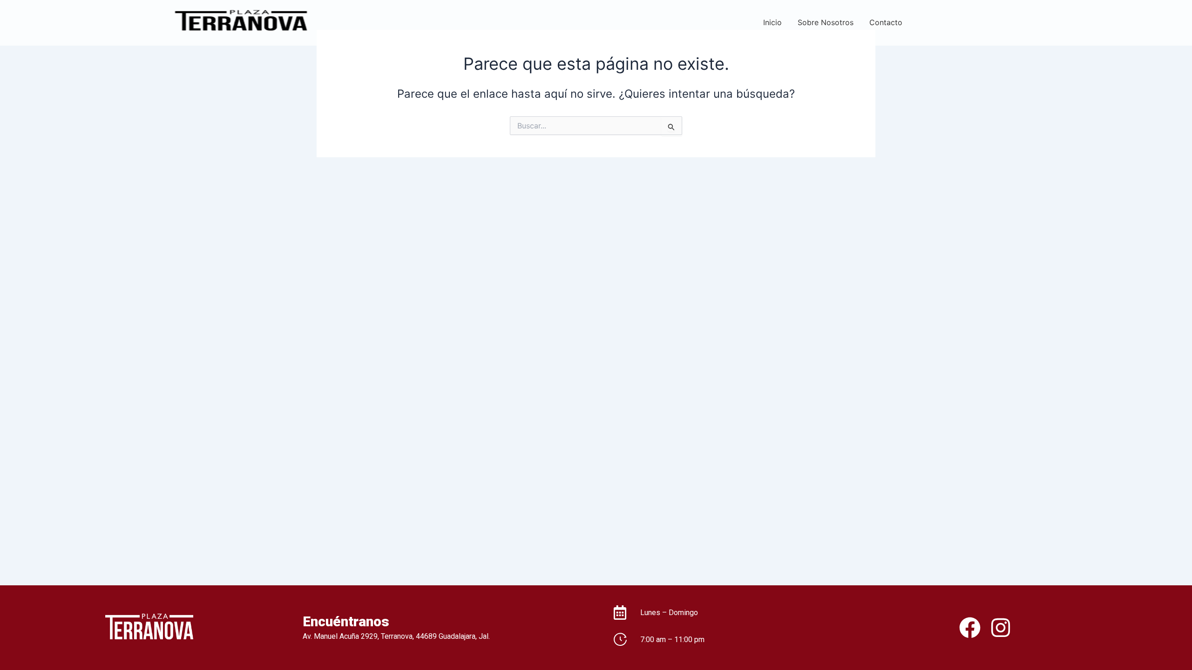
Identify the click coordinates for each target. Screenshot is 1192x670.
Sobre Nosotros (825, 22)
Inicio (772, 22)
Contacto (885, 22)
